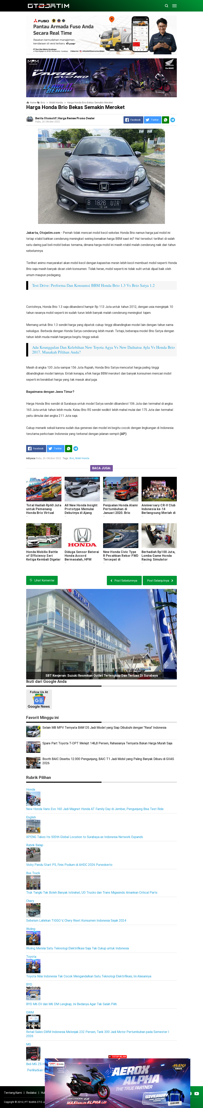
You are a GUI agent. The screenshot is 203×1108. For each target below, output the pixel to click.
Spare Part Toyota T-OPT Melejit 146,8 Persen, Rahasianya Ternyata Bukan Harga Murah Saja (107, 743)
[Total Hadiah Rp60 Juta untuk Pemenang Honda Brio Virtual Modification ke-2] (43, 489)
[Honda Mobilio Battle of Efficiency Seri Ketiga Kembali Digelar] (43, 535)
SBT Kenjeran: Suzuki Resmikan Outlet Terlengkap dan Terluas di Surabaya (101, 675)
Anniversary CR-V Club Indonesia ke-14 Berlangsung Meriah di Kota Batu (158, 510)
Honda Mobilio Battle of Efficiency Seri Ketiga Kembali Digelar (43, 555)
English (31, 817)
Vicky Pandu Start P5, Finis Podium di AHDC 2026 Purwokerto (69, 865)
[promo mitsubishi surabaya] (101, 35)
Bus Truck (33, 873)
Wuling (30, 929)
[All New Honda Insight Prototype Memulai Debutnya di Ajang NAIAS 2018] (82, 489)
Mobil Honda (82, 458)
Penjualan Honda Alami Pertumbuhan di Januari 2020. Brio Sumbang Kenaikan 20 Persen (120, 512)
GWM (30, 1012)
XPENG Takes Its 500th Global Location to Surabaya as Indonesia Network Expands (84, 837)
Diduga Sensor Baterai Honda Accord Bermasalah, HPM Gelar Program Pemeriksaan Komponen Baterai (82, 561)
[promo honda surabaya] (101, 77)
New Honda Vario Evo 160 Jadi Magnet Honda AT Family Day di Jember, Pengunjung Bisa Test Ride (95, 809)
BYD (29, 984)
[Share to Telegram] (172, 119)
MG (28, 1044)
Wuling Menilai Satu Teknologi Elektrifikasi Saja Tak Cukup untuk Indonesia (77, 948)
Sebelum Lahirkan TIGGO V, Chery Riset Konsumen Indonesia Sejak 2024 (76, 920)
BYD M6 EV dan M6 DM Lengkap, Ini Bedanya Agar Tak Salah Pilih (71, 1004)
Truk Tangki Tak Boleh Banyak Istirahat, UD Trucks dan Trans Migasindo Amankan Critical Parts (91, 892)
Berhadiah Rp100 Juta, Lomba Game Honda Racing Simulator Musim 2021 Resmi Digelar (158, 559)
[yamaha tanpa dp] (117, 1083)
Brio (72, 458)
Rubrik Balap (34, 845)
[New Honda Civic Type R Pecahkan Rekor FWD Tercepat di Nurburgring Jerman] (120, 535)
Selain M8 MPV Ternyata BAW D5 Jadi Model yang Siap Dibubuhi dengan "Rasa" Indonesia (104, 727)
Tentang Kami (13, 1092)
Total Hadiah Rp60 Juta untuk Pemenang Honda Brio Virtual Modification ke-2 (43, 510)
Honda (30, 789)
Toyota (31, 957)
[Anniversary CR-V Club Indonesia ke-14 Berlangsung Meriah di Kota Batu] (159, 489)
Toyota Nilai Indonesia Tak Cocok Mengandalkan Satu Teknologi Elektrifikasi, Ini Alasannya (88, 976)
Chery (30, 901)
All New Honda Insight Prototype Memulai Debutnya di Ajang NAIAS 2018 (81, 510)
